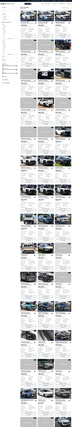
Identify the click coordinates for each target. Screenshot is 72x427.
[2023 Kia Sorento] (63, 15)
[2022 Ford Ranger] (46, 306)
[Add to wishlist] (35, 23)
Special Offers (62, 3)
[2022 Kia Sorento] (46, 15)
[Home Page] (3, 3)
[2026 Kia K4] (28, 248)
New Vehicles (47, 3)
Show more (9, 38)
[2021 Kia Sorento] (63, 219)
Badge (3, 56)
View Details (28, 36)
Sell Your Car (27, 3)
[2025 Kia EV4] (46, 364)
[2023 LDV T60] (28, 15)
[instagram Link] (70, 1)
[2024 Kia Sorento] (28, 364)
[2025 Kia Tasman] (28, 44)
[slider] (2, 65)
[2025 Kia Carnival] (46, 219)
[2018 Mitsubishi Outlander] (28, 393)
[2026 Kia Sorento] (63, 393)
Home (42, 3)
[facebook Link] (69, 1)
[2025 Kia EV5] (46, 102)
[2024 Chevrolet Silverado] (63, 335)
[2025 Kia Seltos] (28, 277)
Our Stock (55, 3)
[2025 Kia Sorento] (46, 277)
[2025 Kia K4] (46, 248)
